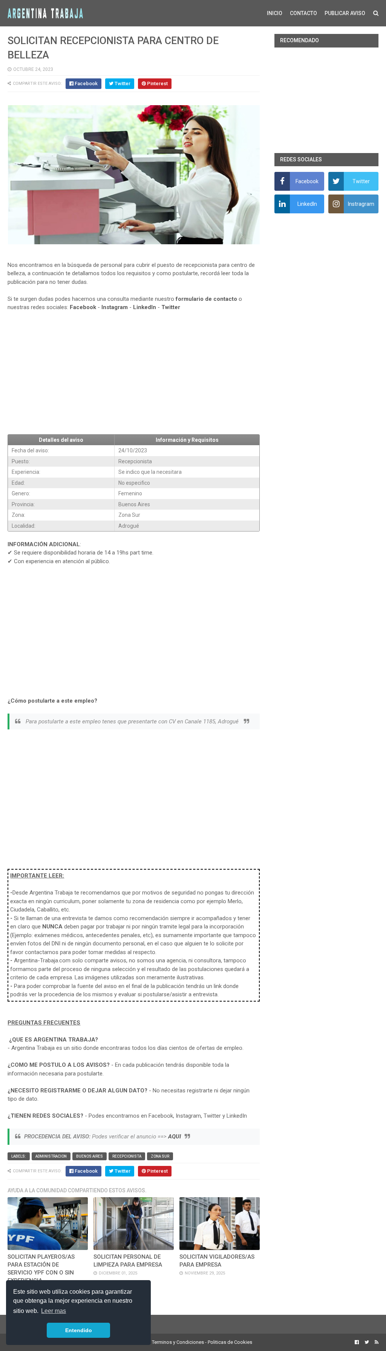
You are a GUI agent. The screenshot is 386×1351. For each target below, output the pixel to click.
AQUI (174, 1136)
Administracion (51, 1156)
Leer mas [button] (53, 1311)
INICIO (274, 13)
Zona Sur (160, 1156)
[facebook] (357, 1342)
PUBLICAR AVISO (345, 13)
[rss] (375, 1342)
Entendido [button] (78, 1330)
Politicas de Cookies (230, 1342)
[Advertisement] (133, 373)
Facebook (83, 307)
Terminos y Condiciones (178, 1342)
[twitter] (367, 1342)
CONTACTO (303, 13)
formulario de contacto (206, 299)
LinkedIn (144, 307)
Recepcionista (126, 1156)
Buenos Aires (89, 1156)
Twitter (170, 307)
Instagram (114, 307)
